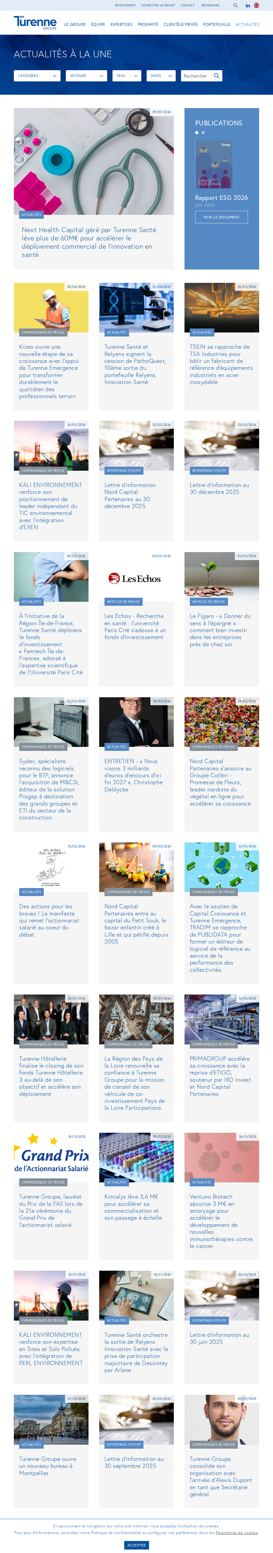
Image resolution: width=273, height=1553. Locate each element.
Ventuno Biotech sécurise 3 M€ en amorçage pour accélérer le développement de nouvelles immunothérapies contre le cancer (221, 1221)
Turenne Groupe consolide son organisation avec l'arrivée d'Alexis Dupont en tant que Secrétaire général (221, 1476)
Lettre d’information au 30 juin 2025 (219, 1338)
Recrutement (125, 5)
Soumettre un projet (158, 5)
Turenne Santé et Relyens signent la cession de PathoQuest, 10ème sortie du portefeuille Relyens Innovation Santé (135, 364)
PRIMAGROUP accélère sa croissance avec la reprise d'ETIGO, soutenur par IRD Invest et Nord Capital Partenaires (220, 1076)
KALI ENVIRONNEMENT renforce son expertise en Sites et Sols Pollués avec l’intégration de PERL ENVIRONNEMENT (51, 1349)
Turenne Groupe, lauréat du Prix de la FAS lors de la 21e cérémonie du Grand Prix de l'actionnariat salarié (51, 1211)
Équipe (98, 24)
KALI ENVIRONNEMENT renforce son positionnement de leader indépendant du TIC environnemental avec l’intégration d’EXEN (50, 506)
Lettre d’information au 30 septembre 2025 (134, 1462)
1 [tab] (196, 132)
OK (216, 75)
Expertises (122, 24)
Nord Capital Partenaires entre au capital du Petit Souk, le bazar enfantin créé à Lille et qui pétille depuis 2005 (136, 923)
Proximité (148, 24)
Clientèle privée (181, 24)
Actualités (247, 24)
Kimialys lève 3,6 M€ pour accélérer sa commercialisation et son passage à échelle (133, 1207)
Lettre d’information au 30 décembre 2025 (219, 488)
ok (235, 5)
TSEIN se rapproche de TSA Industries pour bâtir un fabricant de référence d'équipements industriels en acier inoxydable (221, 364)
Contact (188, 5)
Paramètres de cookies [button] (237, 1532)
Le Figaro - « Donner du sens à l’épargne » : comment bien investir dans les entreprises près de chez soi (220, 630)
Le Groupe (75, 24)
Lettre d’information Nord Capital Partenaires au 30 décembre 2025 (130, 495)
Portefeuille (216, 24)
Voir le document (221, 217)
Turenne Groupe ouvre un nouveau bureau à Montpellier (47, 1466)
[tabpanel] (221, 181)
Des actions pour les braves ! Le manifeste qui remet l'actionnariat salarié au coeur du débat (49, 920)
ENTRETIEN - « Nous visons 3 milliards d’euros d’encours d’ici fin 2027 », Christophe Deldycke (134, 775)
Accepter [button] (136, 1545)
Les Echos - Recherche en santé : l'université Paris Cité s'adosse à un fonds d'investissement (135, 626)
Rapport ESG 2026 (221, 197)
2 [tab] (203, 132)
